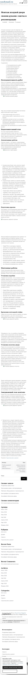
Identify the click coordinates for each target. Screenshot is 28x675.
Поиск (2, 475)
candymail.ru (6, 1)
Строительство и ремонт (12, 458)
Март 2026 (4, 522)
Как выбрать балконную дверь (9, 496)
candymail (18, 22)
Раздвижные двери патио (7, 485)
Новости (3, 537)
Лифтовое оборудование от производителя (12, 491)
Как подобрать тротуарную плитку (10, 493)
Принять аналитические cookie (13, 667)
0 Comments (11, 22)
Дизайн (3, 534)
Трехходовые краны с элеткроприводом (11, 488)
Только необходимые (10, 671)
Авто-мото (3, 532)
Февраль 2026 (4, 525)
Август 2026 (4, 509)
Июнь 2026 (4, 514)
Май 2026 (3, 517)
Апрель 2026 (4, 520)
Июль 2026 (4, 512)
